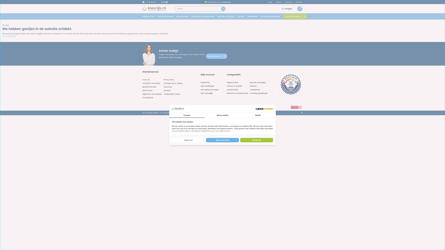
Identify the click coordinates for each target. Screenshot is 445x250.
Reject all (188, 140)
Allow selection (222, 140)
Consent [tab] (187, 115)
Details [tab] (258, 115)
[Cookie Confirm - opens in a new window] (264, 109)
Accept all (256, 140)
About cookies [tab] (222, 115)
